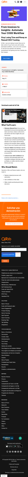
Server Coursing (5, 313)
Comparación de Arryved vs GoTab (10, 388)
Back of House (5, 304)
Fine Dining (4, 343)
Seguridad (14, 469)
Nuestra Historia (5, 376)
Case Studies (5, 409)
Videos (3, 421)
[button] (25, 2)
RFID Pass (4, 294)
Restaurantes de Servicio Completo (10, 353)
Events (3, 412)
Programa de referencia (7, 393)
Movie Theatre (5, 360)
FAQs (2, 426)
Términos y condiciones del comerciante (14, 472)
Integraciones (5, 282)
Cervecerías (4, 334)
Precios (3, 379)
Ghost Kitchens (5, 355)
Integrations (4, 324)
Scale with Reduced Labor (8, 306)
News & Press (5, 402)
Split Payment (5, 315)
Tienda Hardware (5, 291)
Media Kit (3, 405)
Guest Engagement (6, 308)
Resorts (3, 367)
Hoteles (3, 357)
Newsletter (4, 414)
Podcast (3, 416)
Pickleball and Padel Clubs (8, 362)
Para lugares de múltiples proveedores (11, 350)
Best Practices (5, 407)
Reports (3, 423)
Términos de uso (14, 467)
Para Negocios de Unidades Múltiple (11, 348)
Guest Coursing (5, 317)
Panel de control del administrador (10, 280)
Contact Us (4, 428)
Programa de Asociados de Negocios (11, 390)
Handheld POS (5, 296)
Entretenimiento (5, 339)
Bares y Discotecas (6, 332)
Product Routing (5, 310)
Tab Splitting (4, 322)
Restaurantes (4, 364)
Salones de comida (6, 346)
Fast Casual (4, 341)
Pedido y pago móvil (6, 275)
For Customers (5, 419)
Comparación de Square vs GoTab (10, 386)
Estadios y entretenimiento (8, 369)
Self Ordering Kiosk (6, 287)
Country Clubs (5, 336)
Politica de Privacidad (14, 464)
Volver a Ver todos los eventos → (10, 198)
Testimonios (4, 381)
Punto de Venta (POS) (7, 289)
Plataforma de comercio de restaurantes (12, 273)
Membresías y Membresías (8, 284)
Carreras (3, 395)
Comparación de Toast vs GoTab (9, 383)
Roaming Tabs (5, 320)
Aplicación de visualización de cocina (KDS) (12, 277)
